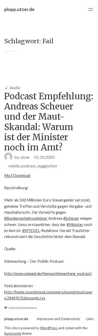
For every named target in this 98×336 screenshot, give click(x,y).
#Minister (75, 224)
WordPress (48, 328)
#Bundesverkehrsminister (26, 218)
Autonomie (12, 333)
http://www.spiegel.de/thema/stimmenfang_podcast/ (48, 273)
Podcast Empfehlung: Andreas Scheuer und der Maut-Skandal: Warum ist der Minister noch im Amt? (48, 121)
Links (90, 319)
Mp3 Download (17, 175)
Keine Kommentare (23, 308)
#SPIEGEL (31, 230)
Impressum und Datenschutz (58, 319)
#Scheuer (71, 218)
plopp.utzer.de (19, 9)
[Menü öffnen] (91, 9)
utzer (25, 157)
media (14, 165)
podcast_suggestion (39, 165)
